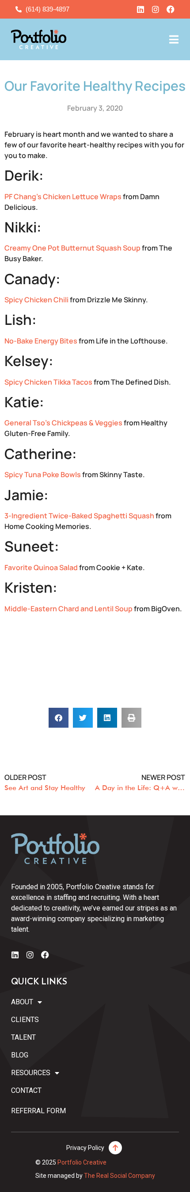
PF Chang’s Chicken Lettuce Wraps (63, 196)
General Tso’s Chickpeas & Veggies (63, 423)
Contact (26, 1090)
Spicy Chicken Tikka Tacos (48, 382)
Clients (25, 1019)
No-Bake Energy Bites (40, 341)
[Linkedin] (140, 9)
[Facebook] (171, 9)
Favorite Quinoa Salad (41, 567)
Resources (30, 1073)
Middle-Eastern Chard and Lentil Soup (68, 608)
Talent (23, 1037)
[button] (58, 718)
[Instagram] (156, 9)
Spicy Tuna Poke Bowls (42, 474)
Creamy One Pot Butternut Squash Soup (72, 248)
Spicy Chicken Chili (37, 300)
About (22, 1002)
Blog (19, 1055)
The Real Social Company (119, 1175)
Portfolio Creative (81, 1162)
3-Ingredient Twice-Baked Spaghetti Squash (79, 516)
